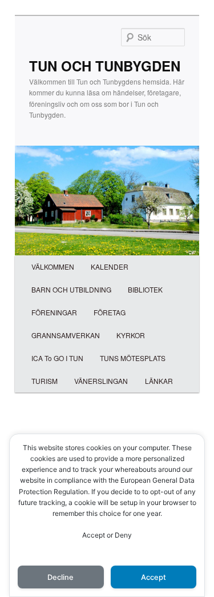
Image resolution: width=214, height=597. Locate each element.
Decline (60, 577)
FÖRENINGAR (54, 312)
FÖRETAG (110, 312)
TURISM (44, 381)
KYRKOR (130, 335)
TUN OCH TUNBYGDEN (104, 65)
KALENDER (109, 266)
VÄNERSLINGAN (101, 381)
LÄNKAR (159, 381)
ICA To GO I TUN (57, 358)
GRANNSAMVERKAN (65, 335)
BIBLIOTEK (145, 289)
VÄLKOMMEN (52, 266)
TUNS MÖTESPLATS (132, 358)
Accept (153, 577)
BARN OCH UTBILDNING (71, 289)
